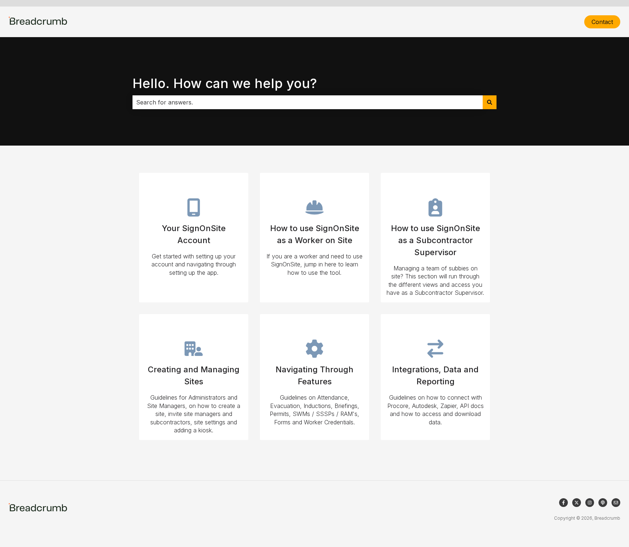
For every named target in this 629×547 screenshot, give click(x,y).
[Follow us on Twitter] (576, 502)
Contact (602, 21)
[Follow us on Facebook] (563, 502)
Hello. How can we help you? (224, 83)
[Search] (490, 102)
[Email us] (616, 502)
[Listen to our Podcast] (602, 502)
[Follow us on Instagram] (589, 502)
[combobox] (307, 102)
